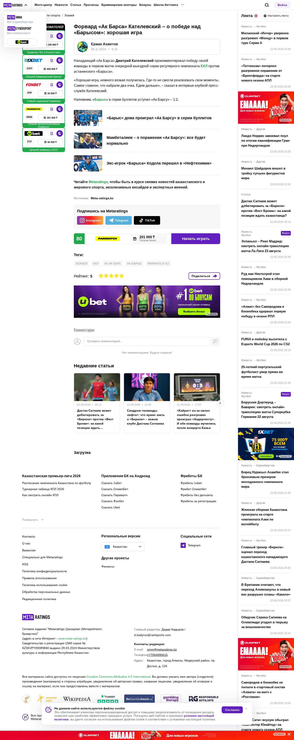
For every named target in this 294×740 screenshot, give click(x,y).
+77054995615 (157, 655)
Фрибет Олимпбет (193, 489)
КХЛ (204, 66)
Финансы (107, 566)
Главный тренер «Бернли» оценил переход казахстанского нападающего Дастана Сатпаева (264, 554)
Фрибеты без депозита (197, 495)
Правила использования (39, 578)
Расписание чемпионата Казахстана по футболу (56, 483)
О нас (26, 543)
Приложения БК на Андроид (125, 476)
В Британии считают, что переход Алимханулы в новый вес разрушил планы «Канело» (265, 589)
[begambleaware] (139, 699)
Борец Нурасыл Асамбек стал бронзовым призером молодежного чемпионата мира (265, 479)
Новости (61, 4)
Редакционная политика (39, 599)
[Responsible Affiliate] (203, 699)
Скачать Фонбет (112, 501)
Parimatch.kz (158, 263)
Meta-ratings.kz (102, 198)
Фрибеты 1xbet (191, 483)
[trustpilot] (107, 699)
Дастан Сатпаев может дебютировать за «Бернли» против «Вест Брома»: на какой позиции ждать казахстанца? (95, 419)
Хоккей (81, 263)
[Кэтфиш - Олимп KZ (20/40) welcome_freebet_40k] (147, 735)
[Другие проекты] (15, 5)
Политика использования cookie (44, 585)
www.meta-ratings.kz (72, 638)
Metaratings (98, 182)
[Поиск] (267, 5)
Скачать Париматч (114, 495)
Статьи (75, 4)
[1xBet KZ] (34, 60)
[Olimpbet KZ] (51, 36)
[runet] (26, 699)
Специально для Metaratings (42, 557)
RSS (25, 564)
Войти (282, 5)
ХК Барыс (134, 263)
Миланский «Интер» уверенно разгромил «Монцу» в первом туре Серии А (265, 38)
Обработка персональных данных (46, 592)
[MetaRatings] (36, 617)
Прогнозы (91, 4)
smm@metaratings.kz (162, 649)
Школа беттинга (166, 4)
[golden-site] (47, 699)
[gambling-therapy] (171, 699)
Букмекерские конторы (119, 4)
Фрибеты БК (191, 476)
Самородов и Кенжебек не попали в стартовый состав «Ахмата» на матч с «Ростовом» (263, 689)
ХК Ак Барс (112, 263)
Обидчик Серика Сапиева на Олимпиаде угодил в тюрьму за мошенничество (264, 622)
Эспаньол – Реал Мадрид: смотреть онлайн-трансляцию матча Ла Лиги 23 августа (265, 246)
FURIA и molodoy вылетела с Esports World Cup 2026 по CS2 (265, 341)
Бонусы (145, 4)
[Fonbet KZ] (34, 85)
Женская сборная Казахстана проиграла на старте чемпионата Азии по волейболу (264, 517)
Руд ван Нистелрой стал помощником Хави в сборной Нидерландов (264, 278)
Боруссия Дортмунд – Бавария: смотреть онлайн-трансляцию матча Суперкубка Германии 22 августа (265, 409)
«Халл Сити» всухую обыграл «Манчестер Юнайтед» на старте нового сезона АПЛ (265, 724)
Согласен (232, 710)
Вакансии (29, 550)
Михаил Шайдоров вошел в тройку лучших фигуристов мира (263, 173)
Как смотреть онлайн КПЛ (40, 495)
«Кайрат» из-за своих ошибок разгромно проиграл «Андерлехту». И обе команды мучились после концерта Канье (196, 419)
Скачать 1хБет (111, 483)
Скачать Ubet (110, 507)
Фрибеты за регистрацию (198, 501)
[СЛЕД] (220, 403)
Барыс (100, 99)
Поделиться (201, 276)
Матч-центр (43, 4)
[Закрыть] (287, 735)
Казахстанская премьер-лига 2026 (51, 476)
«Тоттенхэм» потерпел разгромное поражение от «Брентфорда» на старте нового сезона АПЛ (261, 73)
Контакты (28, 536)
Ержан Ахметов (104, 44)
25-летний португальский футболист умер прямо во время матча (262, 371)
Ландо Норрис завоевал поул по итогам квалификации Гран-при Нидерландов (265, 140)
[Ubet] (34, 133)
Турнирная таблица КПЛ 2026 (43, 489)
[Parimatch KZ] (34, 109)
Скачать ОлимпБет (114, 489)
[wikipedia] (76, 699)
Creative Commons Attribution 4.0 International (118, 676)
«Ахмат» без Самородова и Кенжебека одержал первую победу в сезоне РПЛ (263, 311)
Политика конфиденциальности (44, 571)
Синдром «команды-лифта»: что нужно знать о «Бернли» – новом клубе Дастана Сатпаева (146, 417)
